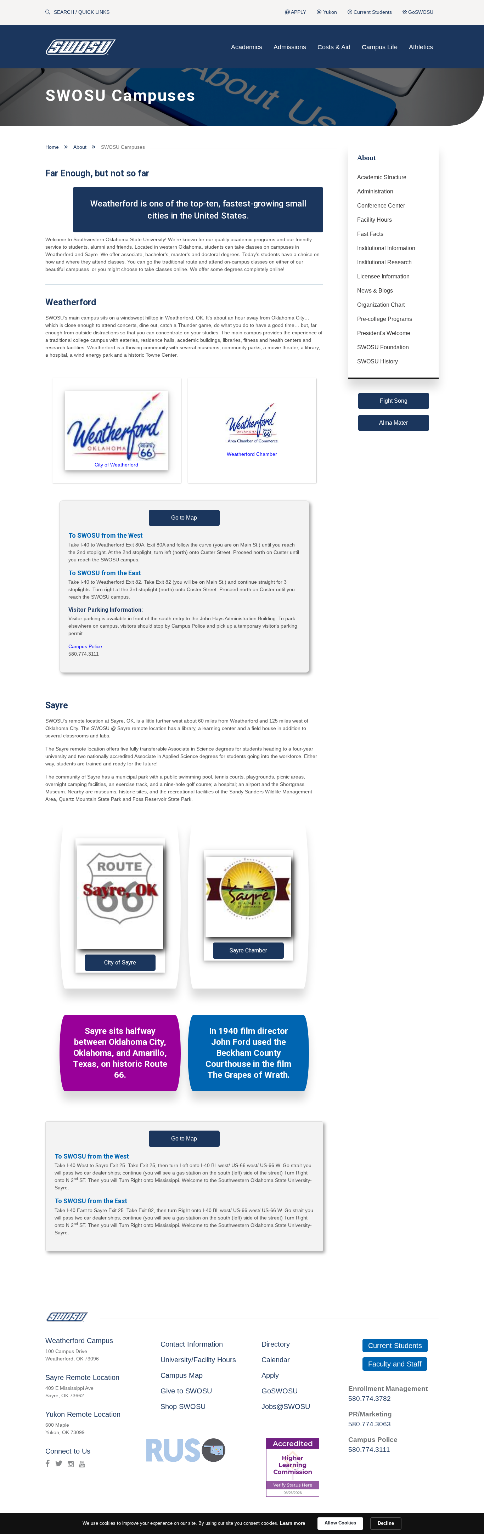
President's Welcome (383, 333)
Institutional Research (384, 262)
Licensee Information (383, 276)
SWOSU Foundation (383, 347)
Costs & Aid (333, 47)
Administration (375, 191)
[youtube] (82, 1463)
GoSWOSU (420, 12)
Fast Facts (370, 234)
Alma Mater (393, 423)
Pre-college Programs (384, 319)
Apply (270, 1375)
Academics (246, 47)
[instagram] (71, 1463)
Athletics (421, 47)
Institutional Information (386, 248)
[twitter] (58, 1463)
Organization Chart (381, 305)
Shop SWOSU (183, 1406)
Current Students (372, 12)
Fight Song (393, 401)
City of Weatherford (116, 465)
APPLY (298, 12)
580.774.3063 (369, 1424)
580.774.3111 (369, 1449)
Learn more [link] (292, 1523)
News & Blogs (375, 291)
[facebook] (47, 1463)
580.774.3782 (369, 1398)
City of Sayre (120, 962)
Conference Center (381, 206)
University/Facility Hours (198, 1360)
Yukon (329, 12)
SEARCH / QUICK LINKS (81, 12)
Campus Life (380, 47)
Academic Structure (381, 177)
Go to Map (184, 518)
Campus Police (85, 646)
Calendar (275, 1360)
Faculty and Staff (395, 1364)
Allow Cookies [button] (340, 1522)
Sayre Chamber (248, 950)
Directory (275, 1344)
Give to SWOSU (186, 1391)
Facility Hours (374, 220)
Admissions (290, 47)
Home (52, 147)
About (79, 147)
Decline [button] (386, 1523)
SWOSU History (377, 361)
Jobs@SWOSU (285, 1406)
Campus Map (182, 1375)
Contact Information (192, 1344)
